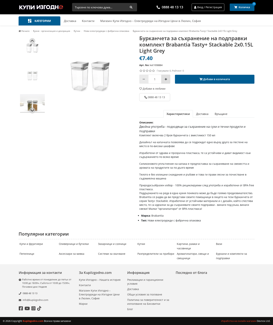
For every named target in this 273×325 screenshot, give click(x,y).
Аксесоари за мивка (71, 253)
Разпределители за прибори (155, 253)
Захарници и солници (112, 244)
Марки (83, 303)
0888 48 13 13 (172, 7)
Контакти (88, 21)
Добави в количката (216, 79)
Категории (42, 21)
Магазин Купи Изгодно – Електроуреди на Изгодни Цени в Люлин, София (150, 21)
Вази (219, 244)
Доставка (70, 21)
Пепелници (27, 253)
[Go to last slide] (32, 41)
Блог (130, 309)
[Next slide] (32, 110)
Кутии (141, 244)
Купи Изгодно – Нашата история (100, 279)
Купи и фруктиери (31, 244)
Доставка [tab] (202, 114)
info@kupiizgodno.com (35, 300)
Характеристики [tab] (178, 114)
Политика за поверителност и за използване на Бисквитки (148, 301)
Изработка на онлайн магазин (239, 321)
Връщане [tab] (221, 114)
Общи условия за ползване (144, 294)
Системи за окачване (111, 253)
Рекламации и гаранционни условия (145, 281)
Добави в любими (153, 88)
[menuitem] (32, 48)
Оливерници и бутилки (74, 244)
